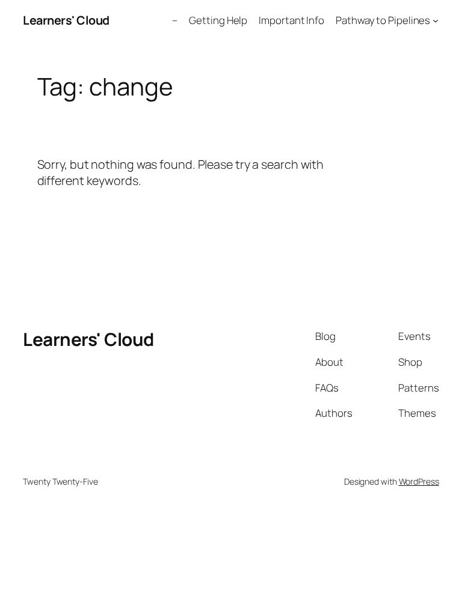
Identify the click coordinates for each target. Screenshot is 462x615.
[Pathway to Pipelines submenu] (436, 20)
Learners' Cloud (66, 20)
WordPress (419, 481)
